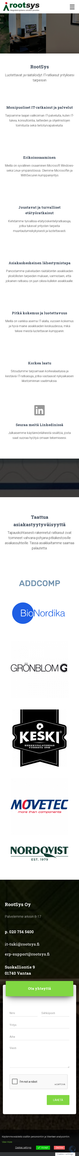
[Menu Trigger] (72, 7)
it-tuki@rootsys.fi (22, 944)
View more (7, 1142)
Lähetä (58, 1100)
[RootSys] (22, 6)
